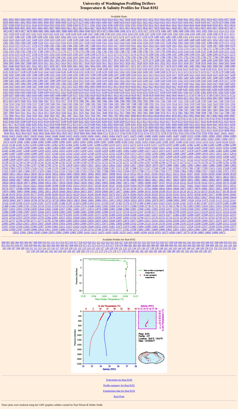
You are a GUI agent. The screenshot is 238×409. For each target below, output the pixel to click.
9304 (174, 130)
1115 (226, 31)
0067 (52, 22)
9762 (181, 133)
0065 (40, 22)
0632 (151, 25)
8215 (156, 121)
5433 (232, 83)
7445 (191, 107)
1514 (63, 42)
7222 (209, 104)
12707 (133, 159)
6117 (34, 89)
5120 (156, 69)
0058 (232, 19)
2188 (180, 54)
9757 (157, 133)
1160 (164, 34)
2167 (81, 54)
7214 (174, 104)
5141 (40, 72)
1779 (81, 51)
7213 (168, 104)
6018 (122, 86)
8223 (180, 121)
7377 (87, 107)
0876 (17, 31)
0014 (75, 19)
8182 (232, 118)
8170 (180, 118)
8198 (63, 121)
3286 (191, 60)
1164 (186, 34)
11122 (232, 142)
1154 (130, 34)
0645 (191, 25)
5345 (209, 80)
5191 (52, 74)
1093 (204, 31)
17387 (197, 168)
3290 (215, 60)
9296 (145, 130)
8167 (174, 118)
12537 (48, 153)
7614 (40, 112)
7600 (203, 109)
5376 (221, 80)
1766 (28, 51)
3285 (186, 60)
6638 (145, 95)
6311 (57, 92)
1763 (11, 51)
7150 (226, 101)
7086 (116, 101)
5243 (87, 77)
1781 (92, 51)
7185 (116, 104)
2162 (52, 54)
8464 (11, 127)
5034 (174, 63)
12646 (226, 156)
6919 (174, 98)
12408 (76, 147)
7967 (98, 115)
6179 (63, 89)
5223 (203, 74)
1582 (57, 45)
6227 (121, 89)
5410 (127, 83)
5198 (93, 74)
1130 (79, 34)
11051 (162, 139)
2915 (98, 60)
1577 (28, 45)
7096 (151, 101)
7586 (145, 109)
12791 (55, 165)
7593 (162, 109)
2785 (145, 57)
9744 (122, 133)
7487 (215, 107)
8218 (174, 121)
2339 (52, 57)
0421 (139, 22)
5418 (174, 83)
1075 (134, 31)
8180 (226, 118)
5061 (75, 66)
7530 (5, 109)
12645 (218, 156)
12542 (69, 153)
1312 (185, 37)
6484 (46, 95)
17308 (133, 168)
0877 (23, 31)
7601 (209, 109)
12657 (69, 159)
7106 (168, 101)
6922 (191, 98)
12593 (155, 153)
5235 (40, 77)
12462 (126, 150)
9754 (146, 133)
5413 (145, 83)
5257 (156, 77)
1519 (92, 42)
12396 (19, 147)
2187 (174, 54)
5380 (5, 83)
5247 (110, 77)
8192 (34, 121)
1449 (197, 39)
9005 (203, 127)
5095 (35, 69)
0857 (215, 28)
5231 (17, 77)
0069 (63, 22)
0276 (81, 22)
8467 (17, 127)
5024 (116, 63)
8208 (116, 121)
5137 (17, 72)
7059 (34, 101)
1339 (75, 39)
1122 (33, 34)
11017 (134, 139)
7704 (215, 112)
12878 (154, 165)
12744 (55, 162)
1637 (203, 45)
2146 (197, 51)
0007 (40, 19)
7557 (63, 109)
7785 (232, 112)
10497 (176, 136)
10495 (169, 136)
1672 (11, 48)
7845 (40, 115)
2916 (104, 60)
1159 (158, 34)
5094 (29, 69)
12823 (105, 165)
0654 (232, 25)
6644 (180, 95)
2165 (69, 54)
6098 (226, 86)
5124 (179, 69)
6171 (51, 89)
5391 (58, 83)
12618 (26, 156)
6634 (127, 95)
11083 (27, 142)
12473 (162, 150)
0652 (226, 25)
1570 (221, 42)
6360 (174, 92)
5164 (133, 72)
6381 (197, 92)
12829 (147, 165)
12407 (69, 147)
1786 (122, 51)
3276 (133, 60)
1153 (124, 34)
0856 (209, 28)
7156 (28, 104)
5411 (133, 83)
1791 (151, 51)
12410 (90, 147)
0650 (215, 25)
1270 (98, 37)
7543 (17, 109)
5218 (180, 74)
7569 (104, 109)
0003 (17, 19)
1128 (67, 34)
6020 (133, 86)
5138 (22, 72)
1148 (96, 34)
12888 (218, 165)
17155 (55, 168)
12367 (90, 144)
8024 (151, 115)
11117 (212, 142)
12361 (47, 144)
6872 (63, 98)
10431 (224, 133)
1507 (28, 42)
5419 (180, 83)
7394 (122, 107)
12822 (97, 165)
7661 (133, 112)
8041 (168, 115)
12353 (26, 144)
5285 (203, 77)
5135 (5, 72)
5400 (98, 83)
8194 (46, 121)
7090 (133, 101)
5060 (69, 66)
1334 (46, 39)
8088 (5, 118)
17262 (97, 168)
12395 (12, 147)
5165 (139, 72)
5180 (226, 72)
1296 (179, 37)
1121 (28, 34)
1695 (127, 48)
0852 (186, 28)
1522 (110, 42)
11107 (172, 142)
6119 (40, 89)
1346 (110, 39)
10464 (112, 136)
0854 (197, 28)
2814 (11, 60)
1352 (145, 39)
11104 (151, 142)
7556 (57, 109)
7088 (122, 101)
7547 (28, 109)
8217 (168, 121)
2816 (23, 60)
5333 (186, 80)
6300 (226, 89)
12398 (26, 147)
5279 (168, 77)
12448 (26, 150)
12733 (12, 162)
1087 (169, 31)
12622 (55, 156)
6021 (139, 86)
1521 (104, 42)
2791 (180, 57)
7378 (92, 107)
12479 (197, 150)
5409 (122, 83)
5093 (23, 69)
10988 (21, 139)
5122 (167, 69)
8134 (75, 118)
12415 (119, 147)
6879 (87, 98)
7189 (139, 104)
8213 (145, 121)
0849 (174, 28)
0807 (52, 28)
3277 (139, 60)
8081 (215, 115)
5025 (122, 63)
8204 (93, 121)
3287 (197, 60)
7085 (110, 101)
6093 (197, 86)
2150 (221, 51)
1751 (174, 48)
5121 (162, 69)
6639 (151, 95)
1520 (98, 42)
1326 (22, 39)
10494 (162, 136)
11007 (106, 139)
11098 (110, 142)
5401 (104, 83)
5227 (226, 74)
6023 (151, 86)
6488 (63, 95)
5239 (63, 77)
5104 (76, 69)
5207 (116, 74)
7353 (81, 107)
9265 (93, 130)
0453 (168, 22)
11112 (199, 142)
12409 (83, 147)
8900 (197, 127)
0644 (186, 25)
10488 (147, 136)
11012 (120, 139)
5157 (92, 72)
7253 (5, 107)
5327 (151, 80)
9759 (169, 133)
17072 (19, 168)
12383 (197, 144)
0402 (87, 22)
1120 (22, 34)
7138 (197, 101)
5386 (34, 83)
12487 (12, 153)
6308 (40, 92)
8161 (139, 118)
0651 (221, 25)
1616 (110, 45)
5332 (180, 80)
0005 (28, 19)
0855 (203, 28)
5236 (46, 77)
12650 (19, 159)
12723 (197, 159)
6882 (98, 98)
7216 (186, 104)
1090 (186, 31)
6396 (5, 95)
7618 (52, 112)
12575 (140, 153)
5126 (191, 69)
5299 (232, 77)
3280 (156, 60)
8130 (69, 118)
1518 (87, 42)
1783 (104, 51)
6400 (17, 95)
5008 (28, 63)
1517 (81, 42)
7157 (34, 104)
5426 (221, 83)
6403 (28, 95)
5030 (151, 63)
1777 (69, 51)
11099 (117, 142)
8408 (180, 124)
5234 (34, 77)
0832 (122, 28)
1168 (209, 34)
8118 (28, 118)
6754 (11, 98)
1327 (28, 39)
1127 (62, 34)
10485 (140, 136)
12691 (98, 159)
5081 (186, 66)
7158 (40, 104)
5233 (28, 77)
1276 (133, 37)
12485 (5, 153)
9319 (221, 130)
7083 (98, 101)
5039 (203, 63)
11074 (6, 142)
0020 (104, 19)
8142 (92, 118)
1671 (5, 48)
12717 (183, 159)
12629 (105, 156)
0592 (127, 25)
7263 (46, 107)
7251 (226, 104)
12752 (105, 162)
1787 (127, 51)
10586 (197, 136)
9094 (23, 130)
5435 (11, 86)
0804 (40, 28)
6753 (5, 98)
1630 (168, 45)
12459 (105, 150)
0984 (110, 31)
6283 (197, 89)
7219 (191, 104)
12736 (26, 162)
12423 (169, 147)
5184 (17, 74)
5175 (197, 72)
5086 (215, 66)
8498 (104, 127)
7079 (75, 101)
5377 (226, 80)
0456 (186, 22)
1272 (109, 37)
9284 (116, 130)
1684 (69, 48)
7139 (203, 101)
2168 (87, 54)
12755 (119, 162)
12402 (48, 147)
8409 (186, 124)
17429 (233, 168)
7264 (52, 107)
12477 (183, 150)
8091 (11, 118)
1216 (80, 37)
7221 (203, 104)
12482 (218, 150)
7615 (46, 112)
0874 (6, 31)
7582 (133, 109)
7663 (139, 112)
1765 (22, 51)
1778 (75, 51)
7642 (92, 112)
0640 (162, 25)
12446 (12, 150)
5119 (150, 69)
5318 (98, 80)
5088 (226, 66)
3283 (174, 60)
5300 (5, 80)
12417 (133, 147)
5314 (75, 80)
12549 (90, 153)
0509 (17, 25)
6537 (75, 95)
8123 (40, 118)
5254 (145, 77)
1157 (147, 34)
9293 (133, 130)
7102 (162, 101)
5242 (81, 77)
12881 (176, 165)
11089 (55, 142)
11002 (92, 139)
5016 (75, 63)
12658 (76, 159)
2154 (11, 54)
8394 (151, 124)
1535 (151, 42)
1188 (17, 37)
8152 (133, 118)
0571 (87, 25)
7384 (110, 107)
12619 (33, 156)
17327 (147, 168)
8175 (203, 118)
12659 (83, 159)
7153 (11, 104)
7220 (197, 104)
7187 (127, 104)
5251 (133, 77)
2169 (92, 54)
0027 (122, 19)
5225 (215, 74)
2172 (110, 54)
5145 (63, 72)
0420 (133, 22)
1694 (122, 48)
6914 (145, 98)
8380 (92, 124)
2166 (75, 54)
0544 (34, 25)
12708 (140, 159)
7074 (58, 101)
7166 (75, 104)
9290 (122, 130)
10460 (90, 136)
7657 (122, 112)
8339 (52, 124)
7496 (221, 107)
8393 (145, 124)
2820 (46, 60)
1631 (174, 45)
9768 (210, 133)
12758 (133, 162)
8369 (63, 124)
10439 (33, 136)
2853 (58, 60)
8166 (168, 118)
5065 (98, 66)
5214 (156, 74)
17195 (83, 168)
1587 (87, 45)
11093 (82, 142)
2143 (180, 51)
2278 (34, 57)
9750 (134, 133)
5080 (180, 66)
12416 (126, 147)
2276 (22, 57)
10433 (231, 133)
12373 (133, 144)
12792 (62, 165)
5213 (151, 74)
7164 (63, 104)
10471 (126, 136)
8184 (11, 121)
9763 (187, 133)
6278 (168, 89)
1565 (191, 42)
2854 (63, 60)
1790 (145, 51)
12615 (5, 156)
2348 (104, 57)
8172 (185, 118)
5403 (116, 83)
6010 (104, 86)
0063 (28, 22)
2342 (69, 57)
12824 (112, 165)
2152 (232, 51)
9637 (29, 133)
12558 (119, 153)
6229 (133, 89)
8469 (23, 127)
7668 (156, 112)
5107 (93, 69)
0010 (52, 19)
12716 (176, 159)
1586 (81, 45)
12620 (40, 156)
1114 (221, 31)
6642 (168, 95)
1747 (151, 48)
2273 (5, 57)
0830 (110, 28)
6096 (215, 86)
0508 (11, 25)
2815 (17, 60)
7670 (162, 112)
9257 (75, 130)
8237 (197, 121)
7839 (34, 115)
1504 (23, 42)
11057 (190, 139)
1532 (139, 42)
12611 (212, 153)
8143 (98, 118)
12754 (112, 162)
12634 (140, 156)
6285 (209, 89)
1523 (116, 42)
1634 (191, 45)
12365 (76, 144)
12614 (233, 153)
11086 (48, 142)
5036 (186, 63)
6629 (98, 95)
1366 (168, 39)
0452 (162, 22)
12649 (12, 159)
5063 (87, 66)
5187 (28, 74)
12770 (169, 162)
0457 (191, 22)
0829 (104, 28)
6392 (221, 92)
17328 (154, 168)
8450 (221, 124)
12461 (119, 150)
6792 (34, 98)
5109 (105, 69)
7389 (116, 107)
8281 (22, 124)
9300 (151, 130)
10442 (40, 136)
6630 (104, 95)
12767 (147, 162)
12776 (197, 162)
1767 (34, 51)
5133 (226, 69)
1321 (232, 37)
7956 (92, 115)
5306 (40, 80)
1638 (209, 45)
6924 (203, 98)
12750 (90, 162)
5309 (58, 80)
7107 (174, 101)
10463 (105, 136)
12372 (126, 144)
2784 (139, 57)
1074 (128, 31)
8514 (133, 127)
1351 (139, 39)
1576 (22, 45)
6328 (69, 92)
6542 (81, 95)
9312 (197, 130)
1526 (133, 42)
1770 (52, 51)
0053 (203, 19)
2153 (5, 54)
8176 (209, 118)
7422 (168, 107)
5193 (63, 74)
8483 (69, 127)
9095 (28, 130)
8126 (51, 118)
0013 (69, 19)
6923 (197, 98)
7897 (69, 115)
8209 (122, 121)
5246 (104, 77)
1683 (63, 48)
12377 (154, 144)
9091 (11, 130)
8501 (116, 127)
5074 (145, 66)
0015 (81, 19)
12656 (62, 159)
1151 (113, 34)
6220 (86, 89)
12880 (169, 165)
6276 (156, 89)
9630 (6, 133)
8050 (174, 115)
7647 (98, 112)
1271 (104, 37)
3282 (168, 60)
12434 (226, 147)
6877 (81, 98)
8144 (104, 118)
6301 (232, 89)
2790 (174, 57)
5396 (75, 83)
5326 (145, 80)
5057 (57, 66)
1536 (156, 42)
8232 (191, 121)
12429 (197, 147)
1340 (81, 39)
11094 (89, 142)
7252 (232, 104)
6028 (180, 86)
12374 (140, 144)
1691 (104, 48)
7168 (87, 104)
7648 (104, 112)
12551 (105, 153)
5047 (5, 66)
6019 (127, 86)
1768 (40, 51)
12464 (133, 150)
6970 (232, 98)
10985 (233, 136)
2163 (57, 54)
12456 (83, 150)
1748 (156, 48)
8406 (174, 124)
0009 (46, 19)
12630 (112, 156)
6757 (28, 98)
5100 (52, 69)
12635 (147, 156)
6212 (69, 89)
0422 (145, 22)
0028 (127, 19)
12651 (26, 159)
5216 (168, 74)
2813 (5, 60)
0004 (23, 19)
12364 (69, 144)
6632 (116, 95)
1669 (226, 45)
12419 (147, 147)
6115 (28, 89)
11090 (62, 142)
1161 (169, 34)
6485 (52, 95)
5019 (92, 63)
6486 (58, 95)
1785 (116, 51)
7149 (220, 101)
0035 (168, 19)
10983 (218, 136)
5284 (197, 77)
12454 (69, 150)
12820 (83, 165)
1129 (73, 34)
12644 (211, 156)
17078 (26, 168)
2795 (197, 57)
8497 (98, 127)
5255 (151, 77)
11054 (176, 139)
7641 (87, 112)
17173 (69, 168)
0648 (203, 25)
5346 (215, 80)
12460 (112, 150)
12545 (83, 153)
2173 (116, 54)
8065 (191, 115)
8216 (162, 121)
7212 (162, 104)
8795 (145, 127)
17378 (183, 168)
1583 (63, 45)
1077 (145, 31)
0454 (174, 22)
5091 (12, 69)
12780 (218, 162)
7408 (151, 107)
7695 (191, 112)
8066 (197, 115)
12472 (154, 150)
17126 (33, 168)
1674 (22, 48)
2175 (127, 54)
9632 (18, 133)
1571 (226, 42)
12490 (19, 153)
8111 (23, 118)
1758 (215, 48)
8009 (133, 115)
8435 (197, 124)
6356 (151, 92)
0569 (75, 25)
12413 (112, 147)
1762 (5, 51)
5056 (52, 66)
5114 (127, 69)
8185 (17, 121)
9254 (63, 130)
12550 (98, 153)
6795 (52, 98)
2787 (156, 57)
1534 (145, 42)
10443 (48, 136)
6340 (116, 92)
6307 (34, 92)
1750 (168, 48)
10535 (190, 136)
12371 (118, 144)
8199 (69, 121)
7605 (226, 109)
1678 (40, 48)
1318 (220, 37)
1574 (11, 45)
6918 (168, 98)
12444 (233, 147)
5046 (232, 63)
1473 (232, 39)
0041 (186, 19)
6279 (174, 89)
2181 (156, 54)
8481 (58, 127)
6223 (98, 89)
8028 (156, 115)
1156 (141, 34)
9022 (226, 127)
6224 (104, 89)
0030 (139, 19)
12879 (162, 165)
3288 (203, 60)
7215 (180, 104)
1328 (34, 39)
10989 (28, 139)
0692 (28, 28)
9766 (204, 133)
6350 (122, 92)
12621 (48, 156)
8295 (34, 124)
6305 (23, 92)
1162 (175, 34)
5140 (34, 72)
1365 (162, 39)
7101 (157, 101)
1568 (209, 42)
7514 (226, 107)
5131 (214, 69)
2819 (40, 60)
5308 (52, 80)
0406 (104, 22)
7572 (110, 109)
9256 (69, 130)
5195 (75, 74)
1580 (46, 45)
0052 (197, 19)
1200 (39, 37)
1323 (11, 39)
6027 (174, 86)
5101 (58, 69)
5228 (232, 74)
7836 (28, 115)
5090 (6, 69)
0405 (98, 22)
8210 (127, 121)
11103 (145, 142)
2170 (98, 54)
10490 (154, 136)
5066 (104, 66)
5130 (208, 69)
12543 (76, 153)
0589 (116, 25)
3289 (209, 60)
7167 (81, 104)
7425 (174, 107)
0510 (23, 25)
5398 (87, 83)
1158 (152, 34)
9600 (226, 130)
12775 (190, 162)
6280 (179, 89)
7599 (197, 109)
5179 (221, 72)
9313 (203, 130)
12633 (133, 156)
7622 (69, 112)
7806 (11, 115)
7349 (69, 107)
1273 (115, 37)
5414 (151, 83)
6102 (11, 89)
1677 (34, 48)
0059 (5, 22)
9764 (192, 133)
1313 (191, 37)
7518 (232, 107)
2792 (186, 57)
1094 (210, 31)
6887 (122, 98)
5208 (122, 74)
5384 (23, 83)
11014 (127, 139)
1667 (215, 45)
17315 (140, 168)
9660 (82, 133)
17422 (218, 168)
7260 (28, 107)
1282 (168, 37)
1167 (203, 34)
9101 (46, 130)
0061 (17, 22)
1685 (75, 48)
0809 (57, 28)
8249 (215, 121)
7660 (127, 112)
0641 (168, 25)
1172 (232, 34)
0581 (92, 25)
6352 (127, 92)
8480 (52, 127)
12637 (162, 156)
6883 (104, 98)
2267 (203, 54)
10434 (5, 136)
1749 (162, 48)
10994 (56, 139)
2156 (22, 54)
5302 (17, 80)
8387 (122, 124)
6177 (57, 89)
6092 (191, 86)
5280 (174, 77)
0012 (63, 19)
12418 (140, 147)
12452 (55, 150)
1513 (57, 42)
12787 (33, 165)
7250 (221, 104)
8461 (5, 127)
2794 (191, 57)
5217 (174, 74)
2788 (162, 57)
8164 (156, 118)
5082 (191, 66)
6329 (75, 92)
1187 (11, 37)
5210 (133, 74)
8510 (122, 127)
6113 (23, 89)
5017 (81, 63)
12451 (48, 150)
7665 (145, 112)
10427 (217, 133)
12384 (204, 144)
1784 (110, 51)
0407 (110, 22)
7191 (151, 104)
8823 (162, 127)
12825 (119, 165)
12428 (190, 147)
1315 (203, 37)
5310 (63, 80)
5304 (28, 80)
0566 (57, 25)
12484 (233, 150)
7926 (81, 115)
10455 (69, 136)
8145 (110, 118)
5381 (11, 83)
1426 (180, 39)
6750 (221, 95)
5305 (34, 80)
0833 (127, 28)
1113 (215, 31)
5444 (17, 86)
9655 (64, 133)
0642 (174, 25)
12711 (155, 159)
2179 (145, 54)
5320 (110, 80)
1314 (197, 37)
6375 (191, 92)
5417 (168, 83)
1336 (57, 39)
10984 (226, 136)
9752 (140, 133)
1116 (232, 31)
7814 (17, 115)
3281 (162, 60)
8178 (215, 118)
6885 (116, 98)
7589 (156, 109)
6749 (215, 95)
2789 (168, 57)
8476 (40, 127)
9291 (127, 130)
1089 (180, 31)
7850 (52, 115)
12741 (40, 162)
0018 (92, 19)
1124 (45, 34)
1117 (5, 34)
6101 (5, 89)
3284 (180, 60)
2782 (127, 57)
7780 (226, 112)
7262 (40, 107)
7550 (40, 109)
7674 (174, 112)
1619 (127, 45)
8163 (150, 118)
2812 (232, 57)
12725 (211, 159)
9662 (88, 133)
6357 (156, 92)
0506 (232, 22)
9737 (117, 133)
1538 (168, 42)
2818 (34, 60)
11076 (13, 142)
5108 (99, 69)
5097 (41, 69)
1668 (221, 45)
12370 (111, 144)
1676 (28, 48)
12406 (62, 147)
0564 (46, 25)
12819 (76, 165)
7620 (63, 112)
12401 (41, 147)
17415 (211, 168)
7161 (58, 104)
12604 (162, 153)
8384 (116, 124)
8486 (81, 127)
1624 (151, 45)
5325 (139, 80)
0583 (104, 25)
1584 (69, 45)
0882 (46, 31)
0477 (209, 22)
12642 (197, 156)
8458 (232, 124)
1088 (175, 31)
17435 (5, 171)
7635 (81, 112)
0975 (105, 31)
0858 (221, 28)
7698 (197, 112)
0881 (41, 31)
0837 (151, 28)
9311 (191, 130)
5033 (168, 63)
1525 (127, 42)
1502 (11, 42)
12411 (98, 147)
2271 (226, 54)
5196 (81, 74)
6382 (203, 92)
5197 (87, 74)
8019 (145, 115)
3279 (151, 60)
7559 (75, 109)
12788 (40, 165)
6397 (11, 95)
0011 (57, 19)
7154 (17, 104)
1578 (34, 45)
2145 (191, 51)
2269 (215, 54)
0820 (63, 28)
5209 (127, 74)
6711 (186, 95)
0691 (22, 28)
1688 (92, 48)
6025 (162, 86)
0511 (28, 25)
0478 (215, 22)
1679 (46, 48)
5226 (221, 74)
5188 (34, 74)
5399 (93, 83)
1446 (186, 39)
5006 (17, 63)
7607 (5, 112)
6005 (93, 86)
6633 (122, 95)
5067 (110, 66)
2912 (81, 60)
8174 (197, 118)
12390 (232, 144)
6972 (5, 101)
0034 (162, 19)
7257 (17, 107)
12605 (169, 153)
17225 (90, 168)
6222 (92, 89)
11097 (103, 142)
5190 (46, 74)
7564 (87, 109)
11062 (203, 139)
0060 (11, 22)
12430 (204, 147)
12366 (83, 144)
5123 (173, 69)
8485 (75, 127)
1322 (5, 39)
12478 (190, 150)
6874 (75, 98)
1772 (57, 51)
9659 (76, 133)
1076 (140, 31)
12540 (55, 153)
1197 (22, 37)
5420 (186, 83)
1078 (151, 31)
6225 (110, 89)
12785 (19, 165)
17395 (204, 168)
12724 (204, 159)
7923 (75, 115)
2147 (203, 51)
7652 (116, 112)
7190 (145, 104)
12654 (48, 159)
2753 (110, 57)
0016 (87, 19)
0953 (93, 31)
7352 (75, 107)
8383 (110, 124)
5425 (215, 83)
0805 (46, 28)
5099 (47, 69)
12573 (133, 153)
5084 (203, 66)
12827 (133, 165)
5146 (69, 72)
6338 (104, 92)
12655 (55, 159)
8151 (127, 118)
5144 (57, 72)
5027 (133, 63)
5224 (209, 74)
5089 (232, 66)
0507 (5, 25)
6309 (46, 92)
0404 (92, 22)
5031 (156, 63)
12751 (97, 162)
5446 (28, 86)
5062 (81, 66)
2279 (40, 57)
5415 (156, 83)
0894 (81, 31)
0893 (76, 31)
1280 (156, 37)
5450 (52, 86)
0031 (145, 19)
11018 (141, 139)
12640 (183, 156)
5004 (5, 63)
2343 (75, 57)
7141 (215, 101)
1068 (122, 31)
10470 (119, 136)
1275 (127, 37)
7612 (28, 112)
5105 (82, 69)
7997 (116, 115)
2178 (139, 54)
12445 (5, 150)
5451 (58, 86)
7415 (162, 107)
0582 (98, 25)
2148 (209, 51)
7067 (46, 101)
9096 (34, 130)
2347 (98, 57)
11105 (158, 142)
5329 (162, 80)
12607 (183, 153)
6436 (34, 95)
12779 (211, 162)
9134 (58, 130)
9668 (99, 133)
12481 (211, 150)
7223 (215, 104)
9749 (128, 133)
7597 (186, 109)
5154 (75, 72)
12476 (176, 150)
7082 (93, 101)
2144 (186, 51)
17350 (176, 168)
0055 (215, 19)
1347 (116, 39)
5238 (57, 77)
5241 (75, 77)
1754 (191, 48)
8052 (180, 115)
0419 (127, 22)
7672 (168, 112)
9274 (104, 130)
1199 (34, 37)
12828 (140, 165)
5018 (87, 63)
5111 (110, 69)
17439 (12, 171)
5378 (232, 80)
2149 (215, 51)
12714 (169, 159)
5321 (116, 80)
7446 (197, 107)
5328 (156, 80)
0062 (23, 22)
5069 (122, 66)
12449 (33, 150)
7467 (209, 107)
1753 (186, 48)
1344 (98, 39)
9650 (53, 133)
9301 (157, 130)
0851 (180, 28)
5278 (162, 77)
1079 (157, 31)
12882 (183, 165)
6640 (157, 95)
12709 (147, 159)
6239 (139, 89)
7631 (75, 112)
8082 (221, 115)
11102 (138, 142)
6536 (69, 95)
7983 (110, 115)
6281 (185, 89)
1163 (181, 34)
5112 (116, 69)
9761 (175, 133)
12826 (126, 165)
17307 (126, 168)
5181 (232, 72)
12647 (233, 156)
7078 (69, 101)
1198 (28, 37)
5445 (23, 86)
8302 (40, 124)
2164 (63, 54)
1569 (215, 42)
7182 (98, 104)
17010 (5, 168)
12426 (183, 147)
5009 (34, 63)
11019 (148, 139)
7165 (69, 104)
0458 (197, 22)
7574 (116, 109)
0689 (11, 28)
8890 (168, 127)
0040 (180, 19)
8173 (191, 118)
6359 (168, 92)
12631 (119, 156)
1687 (87, 48)
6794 (46, 98)
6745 (191, 95)
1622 (139, 45)
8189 (28, 121)
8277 (11, 124)
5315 (81, 80)
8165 (162, 118)
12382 (190, 144)
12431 (211, 147)
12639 (176, 156)
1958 (168, 51)
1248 (86, 37)
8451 (226, 124)
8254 (232, 121)
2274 (11, 57)
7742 (221, 112)
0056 (221, 19)
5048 (11, 66)
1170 (220, 34)
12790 (48, 165)
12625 (76, 156)
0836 (145, 28)
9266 (98, 130)
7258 (22, 107)
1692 (110, 48)
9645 (41, 133)
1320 (226, 37)
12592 (147, 153)
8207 (110, 121)
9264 (87, 130)
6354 (139, 92)
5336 (197, 80)
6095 (209, 86)
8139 (86, 118)
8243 (203, 121)
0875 (11, 31)
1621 (133, 45)
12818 (69, 165)
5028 (139, 63)
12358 (33, 144)
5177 (209, 72)
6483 (40, 95)
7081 (87, 101)
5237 (52, 77)
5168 (156, 72)
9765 (198, 133)
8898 (186, 127)
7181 (93, 104)
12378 (161, 144)
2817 (28, 60)
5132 (220, 69)
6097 (221, 86)
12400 (33, 147)
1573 (5, 45)
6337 (98, 92)
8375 (81, 124)
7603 (215, 109)
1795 (162, 51)
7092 (139, 101)
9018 (221, 127)
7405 (145, 107)
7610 (17, 112)
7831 (22, 115)
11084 (34, 142)
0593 (133, 25)
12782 (233, 162)
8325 (46, 124)
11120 (225, 142)
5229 (5, 77)
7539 (11, 109)
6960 (209, 98)
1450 (203, 39)
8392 (139, 124)
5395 (69, 83)
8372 (69, 124)
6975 (11, 101)
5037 (191, 63)
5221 (191, 74)
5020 (98, 63)
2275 (17, 57)
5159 (104, 72)
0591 (122, 25)
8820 (156, 127)
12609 (197, 153)
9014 (209, 127)
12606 (176, 153)
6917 (162, 98)
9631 (12, 133)
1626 (162, 45)
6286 (214, 89)
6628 (93, 95)
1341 (87, 39)
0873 (232, 28)
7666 (151, 112)
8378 (87, 124)
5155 (81, 72)
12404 (55, 147)
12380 (175, 144)
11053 (169, 139)
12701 (119, 159)
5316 (87, 80)
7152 (5, 104)
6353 (133, 92)
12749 (83, 162)
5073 (139, 66)
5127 (197, 69)
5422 (197, 83)
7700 (209, 112)
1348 (122, 39)
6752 (232, 95)
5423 (203, 83)
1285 (173, 37)
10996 (71, 139)
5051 (28, 66)
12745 (62, 162)
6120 (45, 89)
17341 (169, 168)
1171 (226, 34)
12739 (33, 162)
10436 (19, 136)
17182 (76, 168)
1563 (180, 42)
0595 (145, 25)
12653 (41, 159)
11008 (113, 139)
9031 (232, 127)
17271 (119, 168)
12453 (62, 150)
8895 (174, 127)
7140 (209, 101)
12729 (233, 159)
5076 (156, 66)
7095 (145, 101)
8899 (191, 127)
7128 (191, 101)
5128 (202, 69)
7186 (122, 104)
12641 (190, 156)
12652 (33, 159)
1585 (75, 45)
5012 (52, 63)
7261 (34, 107)
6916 (156, 98)
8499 (110, 127)
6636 (133, 95)
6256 (144, 89)
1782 (98, 51)
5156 (87, 72)
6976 (17, 101)
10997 (78, 139)
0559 (40, 25)
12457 (90, 150)
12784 (12, 165)
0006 (34, 19)
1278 (144, 37)
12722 (190, 159)
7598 (191, 109)
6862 (57, 98)
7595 (174, 109)
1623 (145, 45)
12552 (112, 153)
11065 (217, 139)
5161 (116, 72)
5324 (133, 80)
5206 (110, 74)
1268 (92, 37)
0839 (156, 28)
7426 (180, 107)
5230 (11, 77)
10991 (42, 139)
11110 (185, 142)
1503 (17, 42)
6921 (186, 98)
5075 (151, 66)
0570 (81, 25)
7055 (28, 101)
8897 (180, 127)
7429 (186, 107)
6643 (174, 95)
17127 (40, 168)
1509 (34, 42)
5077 (162, 66)
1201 (45, 37)
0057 (226, 19)
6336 (92, 92)
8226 (186, 121)
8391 (133, 124)
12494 (26, 153)
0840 (162, 28)
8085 (226, 115)
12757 (126, 162)
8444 (209, 124)
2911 (75, 60)
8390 (127, 124)
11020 (155, 139)
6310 (52, 92)
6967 (221, 98)
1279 (150, 37)
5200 (104, 74)
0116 (69, 22)
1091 (192, 31)
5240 (69, 77)
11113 (205, 142)
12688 (90, 159)
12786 (26, 165)
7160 (52, 104)
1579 (40, 45)
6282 (191, 89)
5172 (180, 72)
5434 (5, 86)
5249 (122, 77)
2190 (191, 54)
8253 (226, 121)
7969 (104, 115)
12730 (5, 162)
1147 (90, 34)
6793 (40, 98)
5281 (180, 77)
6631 (110, 95)
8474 (34, 127)
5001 (221, 60)
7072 (52, 101)
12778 (204, 162)
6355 (145, 92)
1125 (50, 34)
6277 (162, 89)
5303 (23, 80)
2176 (133, 54)
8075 (209, 115)
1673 (17, 48)
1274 (121, 37)
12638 (169, 156)
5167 (151, 72)
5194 (69, 74)
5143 (52, 72)
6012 (116, 86)
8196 (52, 121)
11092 (76, 142)
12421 (162, 147)
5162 (122, 72)
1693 (116, 48)
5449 (46, 86)
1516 (75, 42)
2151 (226, 51)
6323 (63, 92)
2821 (52, 60)
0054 (209, 19)
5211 (139, 74)
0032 (151, 19)
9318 (215, 130)
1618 (122, 45)
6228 (127, 89)
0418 (122, 22)
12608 (190, 153)
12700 (112, 159)
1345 (104, 39)
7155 (23, 104)
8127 (57, 118)
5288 (215, 77)
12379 (168, 144)
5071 (127, 66)
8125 (46, 118)
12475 (169, 150)
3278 (145, 60)
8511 (127, 127)
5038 (197, 63)
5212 (145, 74)
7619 (57, 112)
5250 (127, 77)
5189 (40, 74)
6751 (226, 95)
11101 (131, 142)
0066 (46, 22)
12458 (97, 150)
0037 (174, 19)
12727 (218, 159)
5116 (139, 69)
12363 (61, 144)
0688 (5, 28)
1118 (11, 34)
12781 (226, 162)
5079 (174, 66)
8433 (191, 124)
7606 (232, 109)
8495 (93, 127)
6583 (87, 95)
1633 (186, 45)
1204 (63, 37)
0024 (110, 19)
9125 (52, 130)
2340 (57, 57)
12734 (19, 162)
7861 (63, 115)
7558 (69, 109)
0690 (17, 28)
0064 (34, 22)
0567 (63, 25)
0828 (98, 28)
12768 (154, 162)
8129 (63, 118)
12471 (147, 150)
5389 (46, 83)
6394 (232, 92)
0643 (180, 25)
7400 (133, 107)
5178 (215, 72)
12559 (126, 153)
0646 (197, 25)
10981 (204, 136)
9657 (70, 133)
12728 (226, 159)
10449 (62, 136)
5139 (28, 72)
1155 (135, 34)
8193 (40, 121)
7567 (92, 109)
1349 (127, 39)
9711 (105, 133)
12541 (62, 153)
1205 (69, 37)
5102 (64, 69)
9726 (111, 133)
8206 (104, 121)
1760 (226, 48)
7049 (23, 101)
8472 (28, 127)
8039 (162, 115)
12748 (76, 162)
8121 (34, 118)
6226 (115, 89)
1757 (209, 48)
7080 (81, 101)
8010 (139, 115)
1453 (221, 39)
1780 (87, 51)
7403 (139, 107)
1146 (84, 34)
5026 (127, 63)
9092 (17, 130)
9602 (232, 130)
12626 (83, 156)
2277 (28, 57)
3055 (127, 60)
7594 (168, 109)
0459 (203, 22)
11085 (41, 142)
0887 (58, 31)
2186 (168, 54)
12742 (48, 162)
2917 (110, 60)
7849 (46, 115)
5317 (92, 80)
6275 (150, 89)
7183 (104, 104)
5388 (40, 83)
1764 (17, 51)
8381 (98, 124)
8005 (122, 115)
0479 (221, 22)
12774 (183, 162)
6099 (232, 86)
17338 (162, 168)
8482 (63, 127)
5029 (145, 63)
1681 (52, 48)
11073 (231, 139)
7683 (186, 112)
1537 (162, 42)
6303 (11, 92)
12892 (233, 165)
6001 (81, 86)
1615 (104, 45)
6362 (186, 92)
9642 (35, 133)
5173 (186, 72)
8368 (57, 124)
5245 (98, 77)
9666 (93, 133)
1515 (69, 42)
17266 (105, 168)
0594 (139, 25)
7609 (11, 112)
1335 (52, 39)
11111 (192, 142)
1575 (17, 45)
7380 (98, 107)
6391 (215, 92)
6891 (139, 98)
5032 (162, 63)
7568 (98, 109)
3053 (116, 60)
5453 (69, 86)
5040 (209, 63)
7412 (156, 107)
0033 (156, 19)
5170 (168, 72)
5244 (92, 77)
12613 (226, 153)
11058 (196, 139)
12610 (204, 153)
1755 (197, 48)
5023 (110, 63)
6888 (127, 98)
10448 (55, 136)
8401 (168, 124)
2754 (116, 57)
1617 (116, 45)
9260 (81, 130)
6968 (226, 98)
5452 (63, 86)
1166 (198, 34)
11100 (124, 142)
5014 (63, 63)
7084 (104, 101)
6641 (162, 95)
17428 (226, 168)
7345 (63, 107)
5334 (191, 80)
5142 (46, 72)
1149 (101, 34)
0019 (98, 19)
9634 (24, 133)
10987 (14, 139)
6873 (69, 98)
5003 (232, 60)
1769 (46, 51)
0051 (191, 19)
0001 (5, 19)
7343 (57, 107)
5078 (168, 66)
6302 (5, 92)
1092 (198, 31)
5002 (226, 60)
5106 (87, 69)
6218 (75, 89)
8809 (151, 127)
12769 (162, 162)
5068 (116, 66)
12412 (105, 147)
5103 (70, 69)
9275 (110, 130)
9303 (168, 130)
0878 (29, 31)
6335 (87, 92)
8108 (17, 118)
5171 (174, 72)
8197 (58, 121)
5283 (191, 77)
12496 (33, 153)
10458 (83, 136)
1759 (221, 48)
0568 (69, 25)
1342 (92, 39)
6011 (110, 86)
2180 (151, 54)
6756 (22, 98)
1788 (133, 51)
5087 (221, 66)
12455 (76, 150)
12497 (41, 153)
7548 (34, 109)
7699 (203, 112)
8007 (127, 115)
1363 (151, 39)
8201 (81, 121)
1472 (226, 39)
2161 (46, 54)
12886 (211, 165)
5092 (17, 69)
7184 (110, 104)
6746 (197, 95)
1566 (197, 42)
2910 (69, 60)
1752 (180, 48)
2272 (232, 54)
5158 (98, 72)
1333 (40, 39)
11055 (183, 139)
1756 (203, 48)
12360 (40, 144)
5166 (145, 72)
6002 (87, 86)
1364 (156, 39)
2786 (151, 57)
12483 (226, 150)
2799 (221, 57)
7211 (156, 104)
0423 (151, 22)
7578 (127, 109)
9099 (40, 130)
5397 (81, 83)
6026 (168, 86)
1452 (215, 39)
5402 (110, 83)
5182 (5, 74)
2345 (87, 57)
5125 (185, 69)
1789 (139, 51)
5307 (46, 80)
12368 (97, 144)
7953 (87, 115)
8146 (116, 118)
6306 (28, 92)
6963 (215, 98)
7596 (180, 109)
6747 (203, 95)
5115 (133, 69)
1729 (139, 48)
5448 (40, 86)
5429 (226, 83)
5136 (11, 72)
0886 (52, 31)
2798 (215, 57)
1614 (98, 45)
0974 (99, 31)
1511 (46, 42)
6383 (209, 92)
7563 (81, 109)
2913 (87, 60)
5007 (23, 63)
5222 (197, 74)
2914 (92, 60)
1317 (214, 37)
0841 (168, 28)
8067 (203, 115)
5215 (162, 74)
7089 (127, 101)
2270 (221, 54)
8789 (139, 127)
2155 (17, 54)
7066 (40, 101)
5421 (191, 83)
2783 (133, 57)
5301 (11, 80)
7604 (221, 109)
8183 (5, 121)
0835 (139, 28)
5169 (162, 72)
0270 (75, 22)
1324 (17, 39)
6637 (139, 95)
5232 (22, 77)
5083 (197, 66)
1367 (174, 39)
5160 (110, 72)
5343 (203, 80)
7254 (11, 107)
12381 (183, 144)
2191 (197, 54)
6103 (17, 89)
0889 (70, 31)
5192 (58, 74)
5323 (127, 80)
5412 (139, 83)
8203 (87, 121)
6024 (156, 86)
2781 (122, 57)
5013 (57, 63)
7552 (46, 109)
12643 (204, 156)
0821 (69, 28)
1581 (52, 45)
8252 (221, 121)
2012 (174, 51)
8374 (75, 124)
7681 (180, 112)
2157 (28, 54)
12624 (69, 156)
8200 (75, 121)
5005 (11, 63)
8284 (28, 124)
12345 (19, 144)
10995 (64, 139)
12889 (226, 165)
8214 (151, 121)
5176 (203, 72)
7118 (185, 101)
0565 (52, 25)
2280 (46, 57)
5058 (63, 66)
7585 (139, 109)
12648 (5, 159)
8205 (98, 121)
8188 (23, 121)
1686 (81, 48)
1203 (57, 37)
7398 (127, 107)
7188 (133, 104)
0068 (58, 22)
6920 (180, 98)
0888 (64, 31)
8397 (162, 124)
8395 (156, 124)
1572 (232, 42)
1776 (63, 51)
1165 (192, 34)
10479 (133, 136)
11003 (99, 139)
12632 (126, 156)
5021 (104, 63)
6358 (162, 92)
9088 (5, 130)
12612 (218, 153)
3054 (122, 60)
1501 (5, 42)
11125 (5, 144)
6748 (209, 95)
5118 (144, 69)
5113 (122, 69)
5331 (174, 80)
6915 (151, 98)
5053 (40, 66)
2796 (203, 57)
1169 (215, 34)
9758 (163, 133)
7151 (232, 101)
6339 (110, 92)
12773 (176, 162)
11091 (69, 142)
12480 (204, 150)
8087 (232, 115)
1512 (52, 42)
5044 (221, 63)
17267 (112, 168)
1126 (56, 34)
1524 (122, 42)
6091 (186, 86)
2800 (226, 57)
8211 (133, 121)
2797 (209, 57)
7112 (180, 101)
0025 (116, 19)
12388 (225, 144)
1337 (63, 39)
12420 (154, 147)
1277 (139, 37)
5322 (122, 80)
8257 (5, 124)
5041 (215, 63)
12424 (176, 147)
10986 (7, 139)
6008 (98, 86)
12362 (54, 144)
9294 (139, 130)
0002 (11, 19)
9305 (180, 130)
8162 (145, 118)
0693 (34, 28)
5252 (139, 77)
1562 (174, 42)
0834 (133, 28)
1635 (197, 45)
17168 (62, 168)
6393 (226, 92)
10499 (183, 136)
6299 (220, 89)
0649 (209, 25)
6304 (17, 92)
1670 (232, 45)
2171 (104, 54)
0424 (156, 22)
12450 (40, 150)
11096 (96, 142)
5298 (226, 77)
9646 (47, 133)
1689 (98, 48)
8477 (46, 127)
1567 (203, 42)
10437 (26, 136)
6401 (23, 95)
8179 (220, 118)
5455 (75, 86)
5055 (46, 66)
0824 (87, 28)
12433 (218, 147)
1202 (51, 37)
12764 (140, 162)
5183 (11, 74)
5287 (209, 77)
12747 (69, 162)
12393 (5, 147)
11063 (210, 139)
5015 (69, 63)
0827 (92, 28)
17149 (48, 168)
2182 (162, 54)
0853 (191, 28)
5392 (63, 83)
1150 (107, 34)
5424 (209, 83)
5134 (232, 69)
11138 (12, 144)
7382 (104, 107)
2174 (122, 54)
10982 (211, 136)
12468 (140, 150)
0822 (75, 28)
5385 (28, 83)
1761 (232, 48)
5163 (127, 72)
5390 (52, 83)
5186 (23, 74)
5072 (133, 66)
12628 (97, 156)
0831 (116, 28)
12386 (218, 144)
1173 (5, 37)
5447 (34, 86)
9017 (215, 127)
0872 (226, 28)
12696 (105, 159)
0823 (81, 28)
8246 (209, 121)
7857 (57, 115)
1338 (69, 39)
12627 (90, 156)
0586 (110, 25)
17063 (12, 168)
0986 (116, 31)
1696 (133, 48)
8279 (17, 124)
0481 (226, 22)
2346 (92, 57)
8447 (215, 124)
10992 (49, 139)
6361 (180, 92)
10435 (12, 136)
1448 (191, 39)
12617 (19, 156)
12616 (12, 156)
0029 (133, 19)
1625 (156, 45)
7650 (110, 112)
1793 (156, 51)
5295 (221, 77)
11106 (165, 142)
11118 (218, 142)
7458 (203, 107)
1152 (118, 34)
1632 (180, 45)
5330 (168, 80)
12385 (211, 144)
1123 (39, 34)
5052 (34, 66)
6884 (110, 98)
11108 (179, 142)
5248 (116, 77)
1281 (162, 37)
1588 (92, 45)
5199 (98, 74)
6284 (203, 89)
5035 (180, 63)
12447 (19, 150)
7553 (52, 109)
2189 (186, 54)
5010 (40, 63)
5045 (226, 63)
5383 (17, 83)
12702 (126, 159)
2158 (34, 54)
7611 (22, 112)
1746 (145, 48)
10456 (76, 136)
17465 (19, 171)
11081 (20, 142)
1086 (163, 31)
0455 (180, 22)
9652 (59, 133)
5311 (69, 80)
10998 (85, 139)
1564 (186, 42)
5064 (92, 66)
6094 (203, 86)
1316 (208, 37)
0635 (156, 25)
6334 (81, 92)
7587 (151, 109)
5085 (209, 66)
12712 (162, 159)
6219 (80, 89)
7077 (63, 101)
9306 (186, 130)
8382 (104, 124)
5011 (46, 63)
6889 (133, 98)
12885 (204, 165)
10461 (97, 136)
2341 (63, 57)
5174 (191, 72)
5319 (104, 80)
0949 (87, 31)
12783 (5, 165)
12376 (147, 144)
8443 (203, 124)
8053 (186, 115)
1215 (74, 37)
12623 (62, 156)
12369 (104, 144)
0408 (116, 22)
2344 (81, 57)
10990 (35, 139)
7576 (122, 109)
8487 (87, 127)
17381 (190, 168)
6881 (92, 98)
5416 (162, 83)
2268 (209, 54)
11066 (224, 139)
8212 (139, 121)
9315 (209, 130)
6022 (145, 86)
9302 (162, 130)
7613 (34, 112)
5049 (17, 66)
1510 (40, 42)
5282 (186, 77)
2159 (40, 54)
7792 (5, 115)
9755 (152, 133)
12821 (90, 165)
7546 (22, 109)
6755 (17, 98)
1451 (209, 39)
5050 (22, 66)
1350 (133, 39)
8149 (121, 118)
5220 (186, 74)
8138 (81, 118)
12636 (154, 156)
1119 (16, 34)
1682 (57, 48)
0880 (35, 31)
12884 (197, 165)
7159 (46, 104)
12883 (190, 165)
